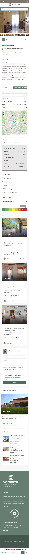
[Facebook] (14, 545)
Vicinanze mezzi (8, 185)
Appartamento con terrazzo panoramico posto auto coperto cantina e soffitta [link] (13, 243)
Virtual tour (18, 326)
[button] (25, 39)
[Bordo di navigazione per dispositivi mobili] (27, 1)
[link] (14, 227)
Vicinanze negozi (8, 189)
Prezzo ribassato (11, 283)
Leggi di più (5, 506)
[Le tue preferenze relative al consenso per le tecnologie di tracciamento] (2, 552)
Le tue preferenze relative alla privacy (15, 549)
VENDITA (5, 239)
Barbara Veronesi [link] (10, 258)
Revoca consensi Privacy (19, 541)
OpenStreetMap (19, 134)
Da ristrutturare (9, 45)
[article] (14, 411)
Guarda (11, 353)
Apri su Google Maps (21, 87)
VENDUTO (4, 45)
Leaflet (13, 134)
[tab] (3, 39)
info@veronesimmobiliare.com (11, 527)
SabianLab (19, 538)
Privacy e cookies (8, 541)
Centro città (7, 178)
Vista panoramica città (10, 192)
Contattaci (5, 530)
